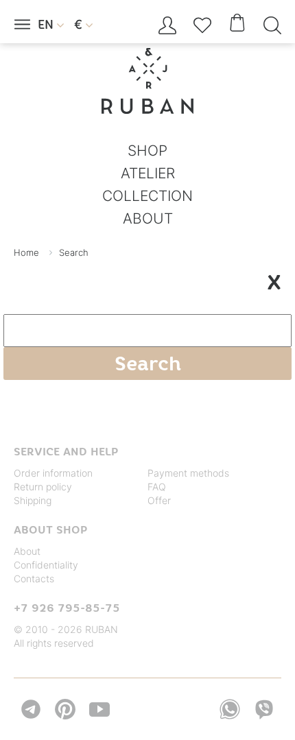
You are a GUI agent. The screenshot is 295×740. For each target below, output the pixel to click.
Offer (159, 500)
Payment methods (188, 473)
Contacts (34, 578)
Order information (53, 473)
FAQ (157, 486)
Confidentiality (46, 565)
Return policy (43, 486)
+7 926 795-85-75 (67, 607)
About (27, 551)
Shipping (32, 500)
